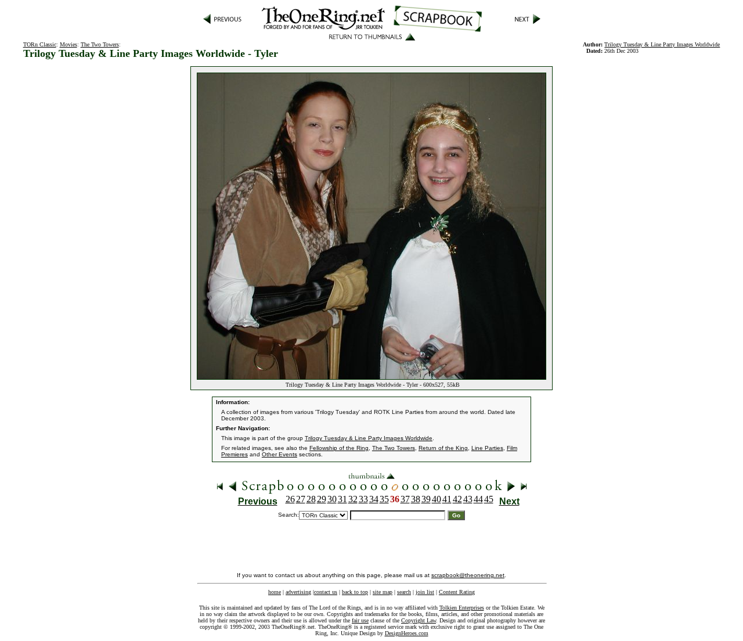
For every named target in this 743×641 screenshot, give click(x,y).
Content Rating (457, 592)
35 (384, 499)
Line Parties (487, 448)
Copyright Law (418, 620)
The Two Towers (100, 44)
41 (447, 499)
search (404, 592)
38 (415, 499)
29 (321, 499)
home (274, 592)
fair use (360, 620)
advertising (298, 592)
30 (332, 499)
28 (311, 499)
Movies (68, 44)
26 (290, 499)
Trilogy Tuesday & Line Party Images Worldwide (662, 44)
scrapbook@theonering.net (467, 575)
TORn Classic (39, 44)
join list (425, 592)
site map (382, 592)
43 (468, 499)
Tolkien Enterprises (461, 607)
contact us (325, 592)
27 (300, 499)
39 (426, 499)
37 (405, 499)
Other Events (279, 454)
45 (488, 499)
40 (436, 499)
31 (342, 499)
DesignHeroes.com (406, 633)
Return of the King (443, 448)
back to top (355, 592)
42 (457, 499)
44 (478, 499)
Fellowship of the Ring (339, 448)
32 (353, 499)
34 (373, 499)
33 (363, 499)
